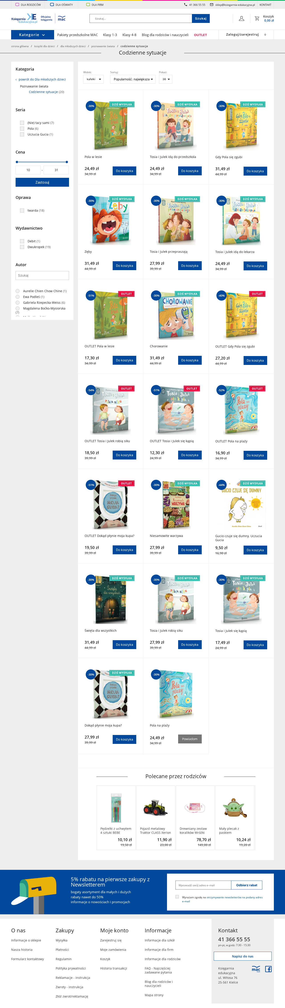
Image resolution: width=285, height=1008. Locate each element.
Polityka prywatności (71, 968)
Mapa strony (154, 995)
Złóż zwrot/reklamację (72, 996)
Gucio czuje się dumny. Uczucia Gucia (238, 538)
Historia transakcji (113, 968)
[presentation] (99, 817)
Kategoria (25, 69)
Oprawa (23, 197)
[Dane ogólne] (241, 18)
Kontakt (265, 4)
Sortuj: (114, 72)
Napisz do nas (242, 956)
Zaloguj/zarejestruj (242, 34)
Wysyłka (61, 940)
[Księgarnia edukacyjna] (256, 969)
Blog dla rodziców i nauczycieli (165, 34)
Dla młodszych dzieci (73, 46)
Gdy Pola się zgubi (228, 157)
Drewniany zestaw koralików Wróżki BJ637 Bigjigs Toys (193, 831)
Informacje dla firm (159, 949)
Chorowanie (159, 346)
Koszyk (105, 959)
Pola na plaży (159, 725)
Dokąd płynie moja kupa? (103, 725)
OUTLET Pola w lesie (99, 346)
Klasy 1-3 (110, 34)
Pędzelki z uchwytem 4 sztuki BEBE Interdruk (115, 831)
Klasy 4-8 (129, 34)
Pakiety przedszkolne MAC (77, 34)
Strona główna (20, 46)
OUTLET (200, 34)
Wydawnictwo (29, 228)
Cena (20, 152)
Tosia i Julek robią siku (166, 631)
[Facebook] (268, 969)
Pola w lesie (93, 157)
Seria (20, 109)
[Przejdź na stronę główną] (38, 18)
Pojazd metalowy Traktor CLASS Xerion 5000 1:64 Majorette (155, 831)
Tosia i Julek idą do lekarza (234, 252)
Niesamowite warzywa (166, 536)
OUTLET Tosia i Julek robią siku (107, 441)
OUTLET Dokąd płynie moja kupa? (109, 536)
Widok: (87, 72)
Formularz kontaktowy (27, 959)
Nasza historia (22, 949)
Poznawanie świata (103, 46)
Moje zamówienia (113, 949)
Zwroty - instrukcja (69, 987)
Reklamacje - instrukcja (73, 978)
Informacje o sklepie (26, 940)
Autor (21, 264)
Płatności (62, 949)
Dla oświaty (64, 4)
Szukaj (201, 18)
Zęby (88, 252)
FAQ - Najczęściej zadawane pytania (158, 970)
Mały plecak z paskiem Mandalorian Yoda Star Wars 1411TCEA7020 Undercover (232, 831)
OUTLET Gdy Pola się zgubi (235, 346)
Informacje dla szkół (160, 940)
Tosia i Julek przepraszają (168, 252)
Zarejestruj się (111, 940)
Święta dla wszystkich (101, 631)
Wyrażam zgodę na (222, 899)
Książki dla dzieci (44, 46)
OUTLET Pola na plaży (231, 441)
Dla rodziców (31, 4)
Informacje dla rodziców (163, 959)
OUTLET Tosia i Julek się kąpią (172, 441)
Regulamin (64, 959)
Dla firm (98, 4)
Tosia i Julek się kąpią (231, 631)
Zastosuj (42, 182)
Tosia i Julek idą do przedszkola (173, 157)
